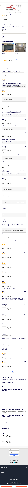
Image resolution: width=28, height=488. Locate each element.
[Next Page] (17, 371)
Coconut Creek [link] (9, 3)
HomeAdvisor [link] (3, 3)
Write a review (21, 59)
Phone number (5, 19)
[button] (8, 49)
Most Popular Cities (3, 447)
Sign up (14, 455)
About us (2, 474)
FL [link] (6, 3)
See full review (4, 301)
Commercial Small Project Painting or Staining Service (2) (9, 70)
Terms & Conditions (18, 483)
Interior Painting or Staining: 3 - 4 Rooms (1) (16, 71)
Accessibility (17, 482)
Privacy (10, 482)
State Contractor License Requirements (7, 377)
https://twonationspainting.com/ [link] (7, 430)
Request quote (14, 486)
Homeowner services (4, 467)
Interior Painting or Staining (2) (6, 71)
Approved (2, 5)
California (12, 482)
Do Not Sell (14, 482)
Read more (3, 27)
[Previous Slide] (2, 56)
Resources (2, 472)
